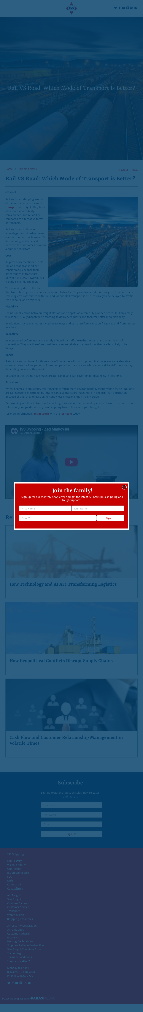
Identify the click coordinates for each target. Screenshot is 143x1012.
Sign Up (110, 518)
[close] (124, 487)
